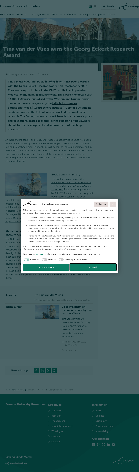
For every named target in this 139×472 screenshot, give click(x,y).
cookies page (42, 254)
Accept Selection (46, 267)
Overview (102, 204)
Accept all (93, 267)
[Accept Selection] (113, 204)
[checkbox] (31, 259)
